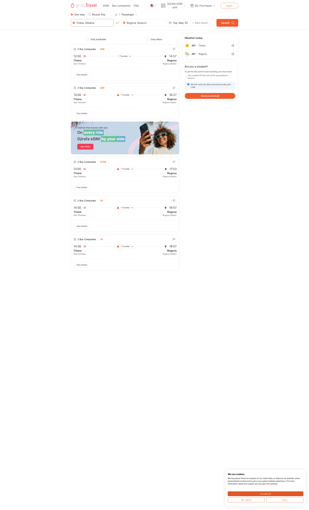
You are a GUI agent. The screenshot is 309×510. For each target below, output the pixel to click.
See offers (85, 146)
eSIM (106, 5)
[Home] (84, 5)
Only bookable (98, 39)
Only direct (156, 39)
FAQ (136, 5)
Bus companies (121, 5)
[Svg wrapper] (232, 45)
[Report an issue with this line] (174, 49)
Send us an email (210, 95)
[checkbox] (87, 39)
